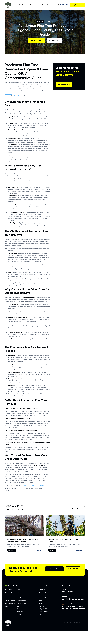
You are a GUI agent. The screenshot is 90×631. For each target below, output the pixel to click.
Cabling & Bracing (10, 600)
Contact (49, 5)
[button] (24, 5)
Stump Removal (9, 595)
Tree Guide (20, 597)
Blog (18, 606)
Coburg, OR (42, 606)
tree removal (8, 94)
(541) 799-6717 (69, 591)
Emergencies (8, 597)
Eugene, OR (42, 589)
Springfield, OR (43, 609)
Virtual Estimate (21, 600)
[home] (11, 5)
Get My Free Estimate (77, 5)
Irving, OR (41, 603)
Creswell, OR (42, 597)
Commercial (8, 606)
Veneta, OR (42, 600)
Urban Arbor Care (19, 96)
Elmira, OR (41, 614)
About (44, 5)
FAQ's (18, 592)
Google (19, 614)
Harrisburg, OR (43, 592)
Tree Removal (40, 21)
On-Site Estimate (21, 603)
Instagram (20, 611)
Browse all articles (77, 508)
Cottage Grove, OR (44, 611)
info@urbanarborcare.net (73, 599)
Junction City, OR (43, 595)
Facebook (20, 609)
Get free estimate (36, 40)
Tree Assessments (10, 603)
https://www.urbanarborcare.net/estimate (34, 485)
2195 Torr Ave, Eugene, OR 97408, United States (73, 607)
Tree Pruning (8, 592)
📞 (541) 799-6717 (54, 40)
